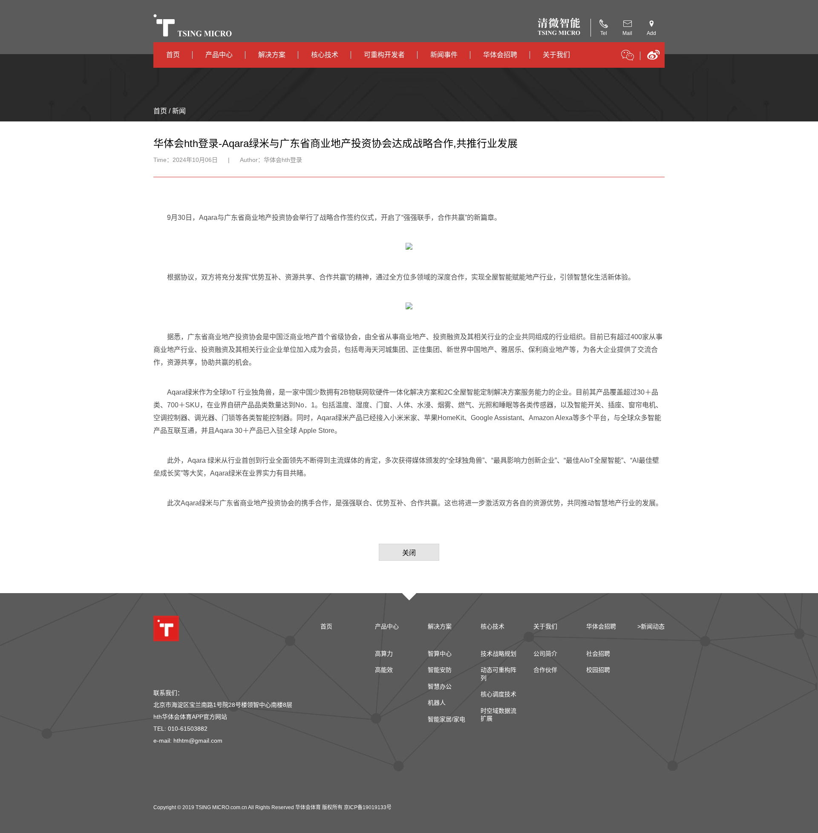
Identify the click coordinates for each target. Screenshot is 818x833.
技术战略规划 (498, 653)
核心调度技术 (498, 694)
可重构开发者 (384, 54)
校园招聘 (598, 669)
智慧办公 (440, 686)
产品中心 (219, 54)
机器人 (437, 702)
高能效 (384, 669)
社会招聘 (598, 653)
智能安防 (440, 669)
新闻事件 (444, 54)
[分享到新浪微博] (653, 57)
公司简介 (545, 653)
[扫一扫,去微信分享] (627, 57)
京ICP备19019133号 (368, 807)
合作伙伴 (545, 669)
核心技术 (324, 54)
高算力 (384, 653)
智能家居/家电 (446, 719)
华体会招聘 (500, 54)
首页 (173, 54)
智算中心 (440, 653)
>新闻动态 (651, 626)
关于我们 (556, 54)
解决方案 (271, 54)
